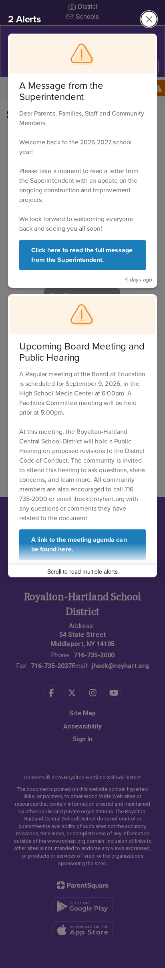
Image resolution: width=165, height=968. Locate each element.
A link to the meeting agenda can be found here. (79, 544)
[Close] (149, 19)
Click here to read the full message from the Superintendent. (82, 254)
